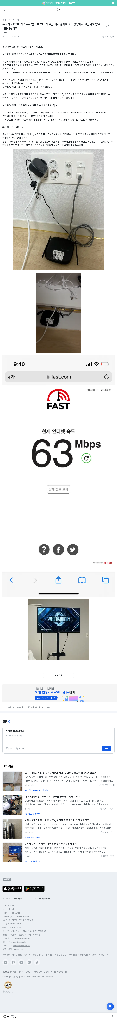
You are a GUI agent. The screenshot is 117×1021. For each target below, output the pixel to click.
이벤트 (29, 898)
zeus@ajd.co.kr (32, 935)
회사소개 (6, 898)
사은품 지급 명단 (42, 898)
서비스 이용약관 (24, 972)
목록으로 (58, 675)
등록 (106, 748)
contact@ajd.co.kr (21, 938)
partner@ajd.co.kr (21, 945)
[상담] (110, 1006)
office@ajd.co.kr (20, 949)
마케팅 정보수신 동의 (41, 972)
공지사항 (18, 898)
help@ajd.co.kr (19, 942)
